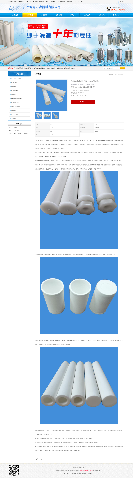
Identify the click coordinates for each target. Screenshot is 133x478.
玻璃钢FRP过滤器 (16, 98)
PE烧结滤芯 (14, 82)
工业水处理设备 (87, 87)
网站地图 (90, 473)
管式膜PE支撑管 (16, 78)
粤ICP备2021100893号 (73, 470)
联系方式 (116, 15)
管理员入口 (84, 473)
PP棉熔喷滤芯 (15, 102)
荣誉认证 (102, 15)
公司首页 (15, 15)
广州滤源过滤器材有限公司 (86, 470)
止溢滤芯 (13, 118)
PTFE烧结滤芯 (15, 90)
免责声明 (79, 473)
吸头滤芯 (13, 110)
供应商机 (30, 15)
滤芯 (93, 87)
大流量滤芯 (14, 86)
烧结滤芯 (13, 94)
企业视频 (44, 15)
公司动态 (73, 15)
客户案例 (87, 15)
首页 (116, 74)
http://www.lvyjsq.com (40, 459)
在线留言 (83, 101)
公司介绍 (58, 15)
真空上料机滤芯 (15, 106)
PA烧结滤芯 (14, 114)
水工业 (80, 87)
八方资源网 (73, 473)
